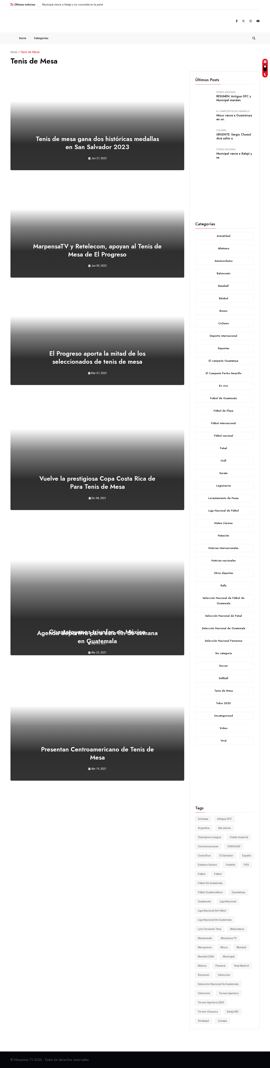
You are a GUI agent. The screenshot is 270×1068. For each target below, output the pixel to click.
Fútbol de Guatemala (210, 883)
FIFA (246, 864)
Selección (224, 974)
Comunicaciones (208, 846)
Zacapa (222, 1020)
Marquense (205, 947)
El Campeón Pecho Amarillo (233, 111)
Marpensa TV (229, 938)
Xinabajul (203, 1020)
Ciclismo (221, 130)
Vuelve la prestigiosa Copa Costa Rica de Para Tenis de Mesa (97, 482)
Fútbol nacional (226, 92)
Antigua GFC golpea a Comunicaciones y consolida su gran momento (84, 4)
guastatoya (238, 892)
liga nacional (228, 901)
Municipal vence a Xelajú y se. (234, 155)
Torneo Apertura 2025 (211, 1002)
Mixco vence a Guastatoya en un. (234, 117)
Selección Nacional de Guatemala (218, 984)
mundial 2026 (206, 956)
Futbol (201, 873)
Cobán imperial (239, 837)
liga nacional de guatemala (215, 919)
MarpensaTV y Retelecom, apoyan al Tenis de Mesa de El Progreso (97, 250)
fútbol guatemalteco (210, 892)
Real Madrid (241, 965)
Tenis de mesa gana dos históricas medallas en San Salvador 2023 (97, 142)
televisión (204, 993)
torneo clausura (208, 1011)
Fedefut (230, 864)
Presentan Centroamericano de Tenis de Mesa (97, 753)
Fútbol (218, 873)
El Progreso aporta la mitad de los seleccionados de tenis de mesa (97, 357)
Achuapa (203, 818)
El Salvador (226, 855)
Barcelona (224, 828)
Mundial (241, 947)
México (202, 965)
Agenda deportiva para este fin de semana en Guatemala (97, 637)
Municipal (229, 956)
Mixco (224, 947)
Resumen (203, 974)
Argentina (204, 828)
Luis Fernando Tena (209, 929)
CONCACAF (234, 846)
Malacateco (237, 929)
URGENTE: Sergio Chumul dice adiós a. (233, 136)
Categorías (41, 38)
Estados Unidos (207, 864)
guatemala (204, 901)
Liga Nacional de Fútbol (212, 910)
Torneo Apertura (229, 993)
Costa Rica (204, 855)
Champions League (209, 837)
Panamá (220, 965)
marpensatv (205, 938)
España (246, 855)
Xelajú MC (233, 1011)
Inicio (22, 38)
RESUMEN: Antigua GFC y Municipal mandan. (233, 98)
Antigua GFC (224, 818)
